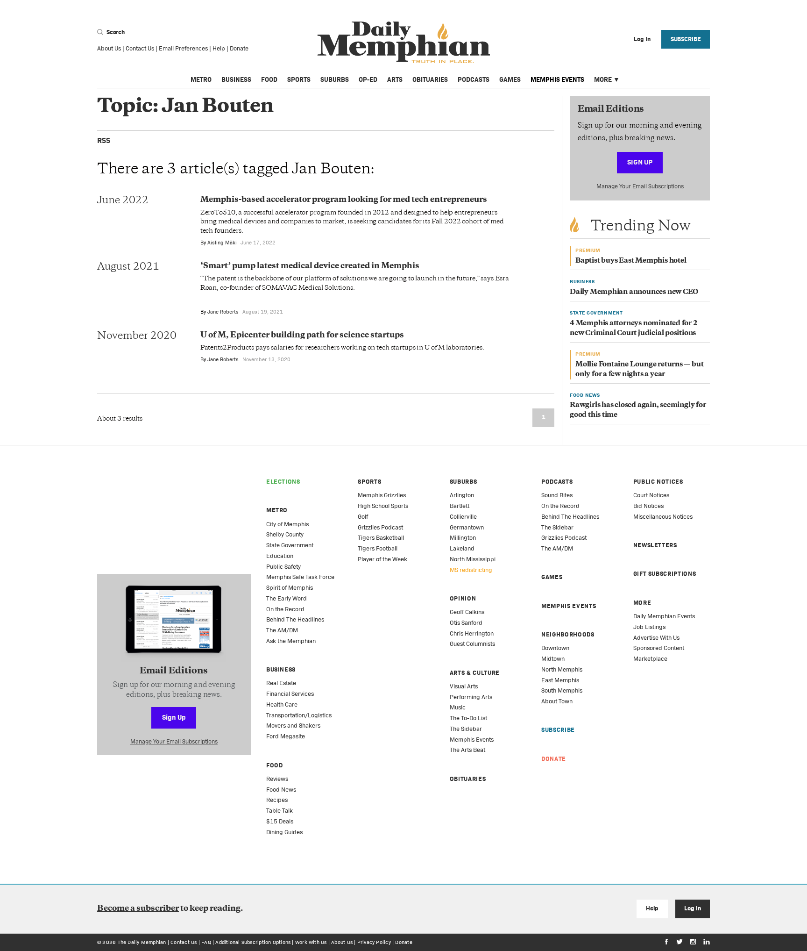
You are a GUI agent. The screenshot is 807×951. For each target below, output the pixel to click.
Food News (281, 789)
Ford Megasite (285, 736)
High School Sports (383, 505)
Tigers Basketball (381, 537)
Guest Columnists (472, 643)
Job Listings (649, 626)
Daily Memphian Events (664, 616)
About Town (557, 701)
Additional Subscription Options (252, 942)
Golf (363, 516)
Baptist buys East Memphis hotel (631, 261)
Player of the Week (382, 559)
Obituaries (430, 79)
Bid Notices (648, 505)
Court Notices (651, 495)
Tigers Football (377, 548)
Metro (201, 79)
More (603, 79)
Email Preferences (183, 48)
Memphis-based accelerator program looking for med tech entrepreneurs (343, 200)
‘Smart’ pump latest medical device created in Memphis (309, 266)
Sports (299, 79)
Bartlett (459, 505)
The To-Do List (468, 718)
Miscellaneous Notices (663, 516)
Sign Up (639, 162)
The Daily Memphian (142, 942)
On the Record (285, 609)
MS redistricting (471, 569)
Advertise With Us (656, 637)
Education (279, 555)
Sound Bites (557, 495)
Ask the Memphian (291, 640)
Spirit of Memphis (289, 587)
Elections (283, 481)
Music (458, 707)
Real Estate (281, 682)
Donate (239, 48)
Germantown (467, 527)
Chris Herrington (472, 633)
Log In (692, 908)
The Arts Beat (467, 749)
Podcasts (473, 79)
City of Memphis (287, 524)
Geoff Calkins (467, 611)
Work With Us (311, 942)
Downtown (555, 647)
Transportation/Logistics (299, 715)
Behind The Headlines (295, 619)
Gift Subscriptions (664, 573)
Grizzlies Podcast (380, 527)
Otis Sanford (466, 622)
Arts (395, 79)
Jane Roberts (223, 312)
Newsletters (655, 545)
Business (236, 79)
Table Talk (279, 810)
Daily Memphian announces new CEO (634, 292)
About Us (109, 48)
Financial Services (290, 693)
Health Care (281, 704)
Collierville (463, 516)
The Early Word (286, 598)
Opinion (463, 598)
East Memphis (560, 680)
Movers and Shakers (293, 725)
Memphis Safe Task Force (300, 576)
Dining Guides (284, 832)
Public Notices (658, 481)
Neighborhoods (567, 634)
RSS (103, 140)
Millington (463, 537)
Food (269, 79)
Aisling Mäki (222, 242)
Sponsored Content (658, 647)
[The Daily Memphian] (403, 43)
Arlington (462, 495)
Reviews (277, 778)
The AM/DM (282, 630)
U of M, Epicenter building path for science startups (302, 335)
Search (115, 32)
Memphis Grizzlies (382, 495)
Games (510, 79)
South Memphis (561, 690)
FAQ (206, 942)
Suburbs (334, 79)
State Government (289, 545)
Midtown (553, 658)
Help (218, 48)
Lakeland (462, 548)
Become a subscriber (138, 909)
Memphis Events (557, 79)
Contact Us (140, 48)
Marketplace (650, 658)
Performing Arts (471, 697)
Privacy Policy (374, 942)
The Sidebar (466, 728)
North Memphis (561, 669)
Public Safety (283, 566)
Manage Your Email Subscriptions (640, 186)
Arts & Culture (475, 672)
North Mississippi (473, 559)
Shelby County (285, 534)
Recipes (277, 799)
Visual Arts (464, 686)
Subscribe (686, 39)
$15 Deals (279, 821)
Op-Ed (368, 79)
